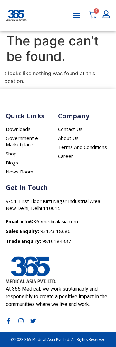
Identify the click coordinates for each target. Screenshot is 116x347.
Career (65, 156)
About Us (68, 138)
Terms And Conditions (82, 147)
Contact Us (70, 129)
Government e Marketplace (22, 141)
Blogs (12, 162)
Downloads (18, 129)
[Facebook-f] (9, 321)
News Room (19, 171)
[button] (77, 15)
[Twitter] (33, 321)
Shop (11, 153)
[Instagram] (21, 321)
